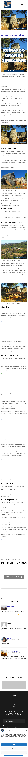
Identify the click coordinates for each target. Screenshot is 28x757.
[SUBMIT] (22, 721)
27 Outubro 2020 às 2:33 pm (14, 624)
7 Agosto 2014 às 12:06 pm (13, 652)
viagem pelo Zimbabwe (7, 504)
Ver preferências (14, 752)
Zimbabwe (9, 594)
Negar (14, 748)
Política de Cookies (8, 755)
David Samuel (10, 606)
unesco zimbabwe (8, 598)
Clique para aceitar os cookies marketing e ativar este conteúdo (14, 577)
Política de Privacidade (18, 755)
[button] (26, 730)
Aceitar (14, 744)
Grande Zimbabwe (13, 35)
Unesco (14, 594)
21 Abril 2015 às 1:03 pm (13, 639)
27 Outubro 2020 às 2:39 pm (14, 607)
